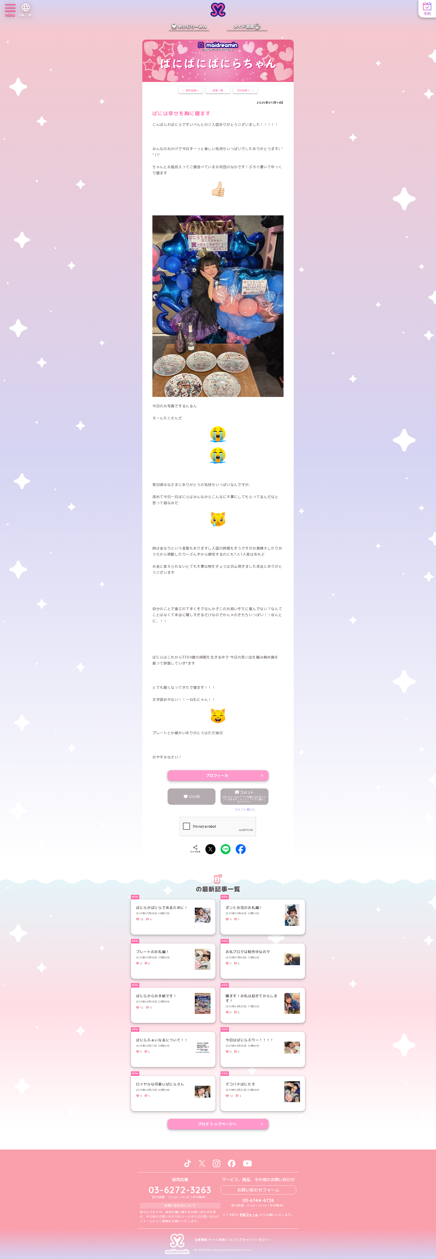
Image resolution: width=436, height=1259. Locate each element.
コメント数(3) (244, 809)
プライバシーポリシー (255, 1240)
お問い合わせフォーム (258, 1190)
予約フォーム (248, 1215)
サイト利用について (223, 1240)
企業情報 (201, 1240)
